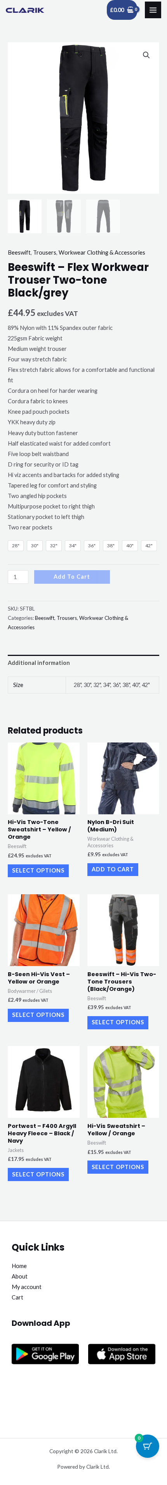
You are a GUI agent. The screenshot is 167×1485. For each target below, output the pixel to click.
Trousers (44, 252)
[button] (146, 55)
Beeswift (19, 252)
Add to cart (72, 576)
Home (19, 1266)
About (20, 1276)
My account (27, 1287)
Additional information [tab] (39, 662)
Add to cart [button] (113, 869)
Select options (38, 870)
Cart (17, 1297)
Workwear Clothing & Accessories (102, 252)
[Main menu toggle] (153, 10)
